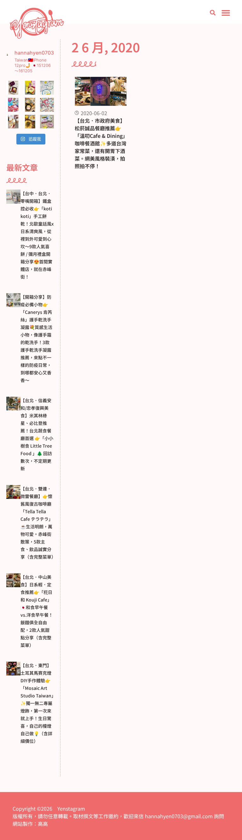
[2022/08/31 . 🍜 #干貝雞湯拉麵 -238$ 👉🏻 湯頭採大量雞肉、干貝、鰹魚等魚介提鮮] (30, 105)
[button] (212, 13)
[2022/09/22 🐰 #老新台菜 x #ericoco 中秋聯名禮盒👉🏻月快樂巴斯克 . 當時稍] (30, 88)
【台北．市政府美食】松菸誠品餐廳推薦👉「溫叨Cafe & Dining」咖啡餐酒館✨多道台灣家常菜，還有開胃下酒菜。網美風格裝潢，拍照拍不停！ (100, 143)
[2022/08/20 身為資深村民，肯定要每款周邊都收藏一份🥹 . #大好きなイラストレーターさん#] (47, 105)
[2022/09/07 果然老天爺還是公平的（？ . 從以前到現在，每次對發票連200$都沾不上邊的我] (47, 122)
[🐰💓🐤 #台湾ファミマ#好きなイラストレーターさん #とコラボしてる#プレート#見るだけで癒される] (47, 88)
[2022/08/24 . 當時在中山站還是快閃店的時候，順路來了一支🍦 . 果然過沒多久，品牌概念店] (13, 122)
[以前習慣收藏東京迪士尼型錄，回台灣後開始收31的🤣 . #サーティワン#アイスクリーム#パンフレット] (13, 105)
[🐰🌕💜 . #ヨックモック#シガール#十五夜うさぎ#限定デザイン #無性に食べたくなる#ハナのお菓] (13, 88)
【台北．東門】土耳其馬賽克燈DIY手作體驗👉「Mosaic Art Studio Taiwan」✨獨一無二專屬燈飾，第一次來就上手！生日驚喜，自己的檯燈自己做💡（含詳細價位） (37, 703)
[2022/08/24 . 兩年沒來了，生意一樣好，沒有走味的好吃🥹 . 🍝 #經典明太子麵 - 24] (30, 122)
